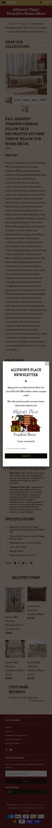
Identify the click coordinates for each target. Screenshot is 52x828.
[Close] (47, 363)
